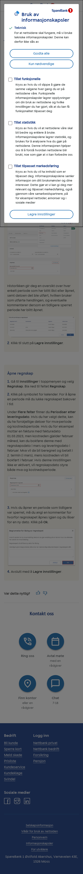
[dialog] (41, 113)
